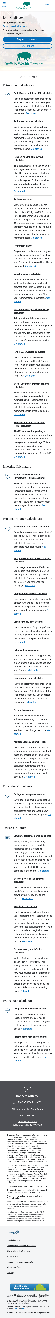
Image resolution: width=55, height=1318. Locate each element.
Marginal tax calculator (25, 906)
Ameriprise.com (13, 1240)
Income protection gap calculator (30, 1037)
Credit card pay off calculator (28, 621)
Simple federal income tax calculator (32, 836)
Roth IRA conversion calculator (29, 352)
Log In (47, 4)
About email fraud (14, 1267)
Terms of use (12, 1256)
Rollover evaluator (23, 199)
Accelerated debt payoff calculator (31, 526)
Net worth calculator (24, 710)
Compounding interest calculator (30, 593)
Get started (31, 113)
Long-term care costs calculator (30, 1008)
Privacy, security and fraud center (20, 1262)
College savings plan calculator (29, 794)
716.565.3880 (25, 1102)
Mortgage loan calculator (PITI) (30, 742)
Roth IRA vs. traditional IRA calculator (33, 93)
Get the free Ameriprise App (29, 1287)
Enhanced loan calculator (26, 650)
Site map (10, 1273)
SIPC (24, 1309)
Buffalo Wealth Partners (15, 26)
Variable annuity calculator (27, 274)
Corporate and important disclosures (21, 1246)
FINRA (16, 1309)
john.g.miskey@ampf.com (30, 1109)
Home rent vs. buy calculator (28, 678)
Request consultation (27, 39)
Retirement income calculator (29, 121)
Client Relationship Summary (18, 1251)
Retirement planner (23, 245)
